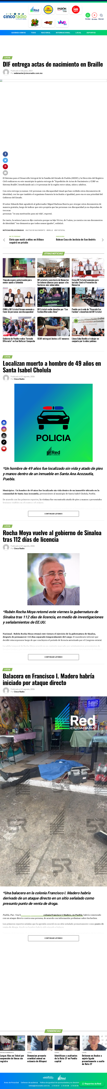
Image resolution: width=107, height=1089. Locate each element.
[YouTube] (4, 448)
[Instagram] (4, 429)
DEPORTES (91, 33)
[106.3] (62, 23)
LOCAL (78, 33)
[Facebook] (4, 422)
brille (50, 230)
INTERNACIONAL (63, 33)
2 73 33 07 (55, 1086)
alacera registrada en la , (52, 914)
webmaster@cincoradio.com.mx (28, 73)
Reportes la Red (92, 1083)
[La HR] (76, 10)
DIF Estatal (60, 230)
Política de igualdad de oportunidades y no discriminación (62, 1083)
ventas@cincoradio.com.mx (39, 1086)
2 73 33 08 (65, 1086)
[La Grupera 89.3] (48, 10)
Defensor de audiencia (29, 1083)
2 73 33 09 (74, 1086)
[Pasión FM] (62, 10)
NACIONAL (45, 33)
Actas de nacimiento (35, 230)
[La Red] (35, 10)
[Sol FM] (35, 23)
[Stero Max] (48, 23)
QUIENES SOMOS (18, 33)
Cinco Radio (19, 379)
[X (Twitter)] (4, 435)
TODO (33, 33)
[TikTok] (4, 442)
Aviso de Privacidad (11, 1083)
